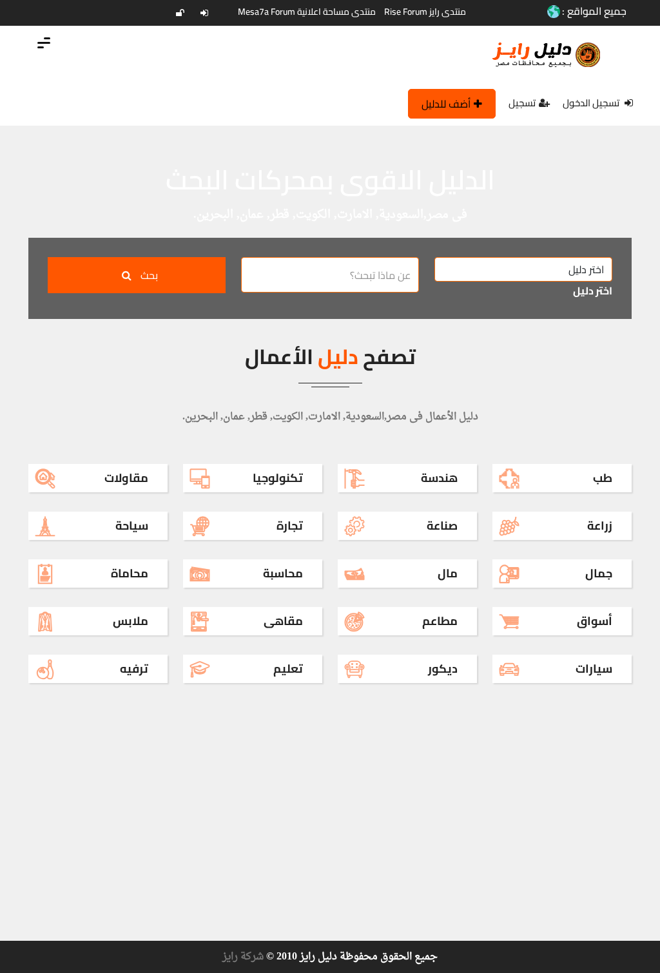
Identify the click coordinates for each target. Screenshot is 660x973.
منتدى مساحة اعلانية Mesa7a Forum (307, 11)
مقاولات (126, 477)
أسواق (594, 620)
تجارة (290, 525)
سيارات (594, 668)
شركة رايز (243, 957)
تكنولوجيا (278, 477)
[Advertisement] (330, 216)
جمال (598, 573)
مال (448, 573)
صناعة (442, 525)
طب (602, 477)
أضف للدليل (446, 103)
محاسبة (283, 573)
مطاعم (440, 620)
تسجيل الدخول (592, 102)
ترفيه (134, 668)
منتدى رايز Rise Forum (425, 11)
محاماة (129, 573)
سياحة (131, 525)
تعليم (288, 668)
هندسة (439, 477)
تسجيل (522, 102)
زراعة (599, 525)
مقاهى (283, 620)
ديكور (443, 668)
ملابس (130, 620)
